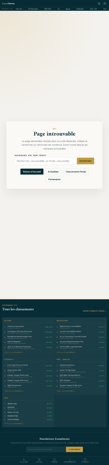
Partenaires (54, 179)
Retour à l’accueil (32, 171)
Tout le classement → (14, 352)
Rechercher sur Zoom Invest (30, 155)
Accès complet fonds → (95, 311)
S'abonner (74, 449)
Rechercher (86, 161)
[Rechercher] (99, 3)
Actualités (53, 171)
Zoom (8, 3)
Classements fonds (76, 171)
